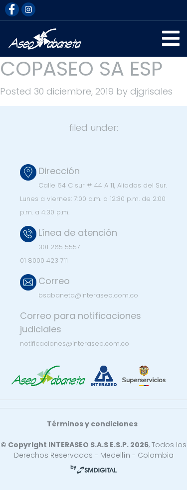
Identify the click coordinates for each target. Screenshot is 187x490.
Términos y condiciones (92, 424)
